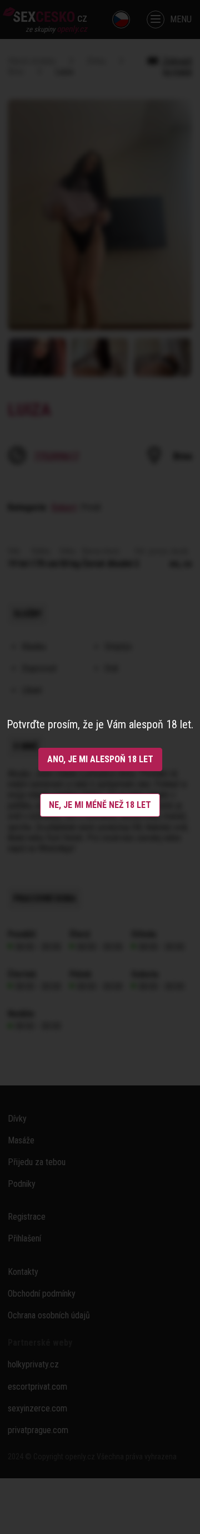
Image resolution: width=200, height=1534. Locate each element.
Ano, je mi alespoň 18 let (100, 759)
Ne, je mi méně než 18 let (100, 805)
